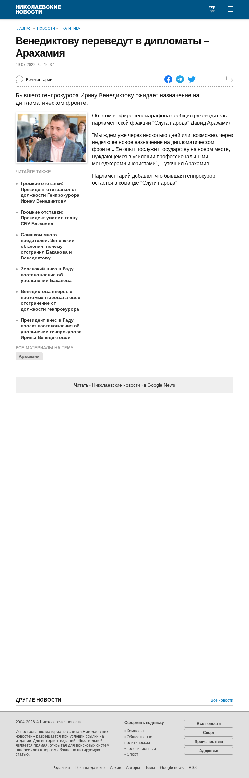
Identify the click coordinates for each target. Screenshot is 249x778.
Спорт (209, 732)
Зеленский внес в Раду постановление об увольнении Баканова (47, 274)
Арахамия (29, 356)
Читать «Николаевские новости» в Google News (124, 385)
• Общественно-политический (139, 740)
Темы (150, 767)
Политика (70, 28)
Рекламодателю (90, 767)
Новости (46, 28)
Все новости (222, 700)
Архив (115, 767)
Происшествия (209, 742)
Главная (23, 28)
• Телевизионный (140, 748)
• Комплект (134, 731)
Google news (172, 767)
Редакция (61, 767)
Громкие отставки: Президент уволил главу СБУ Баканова (49, 217)
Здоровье (208, 751)
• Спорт (131, 754)
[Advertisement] (124, 448)
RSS (193, 767)
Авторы (133, 767)
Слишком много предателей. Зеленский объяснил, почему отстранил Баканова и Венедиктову (48, 246)
